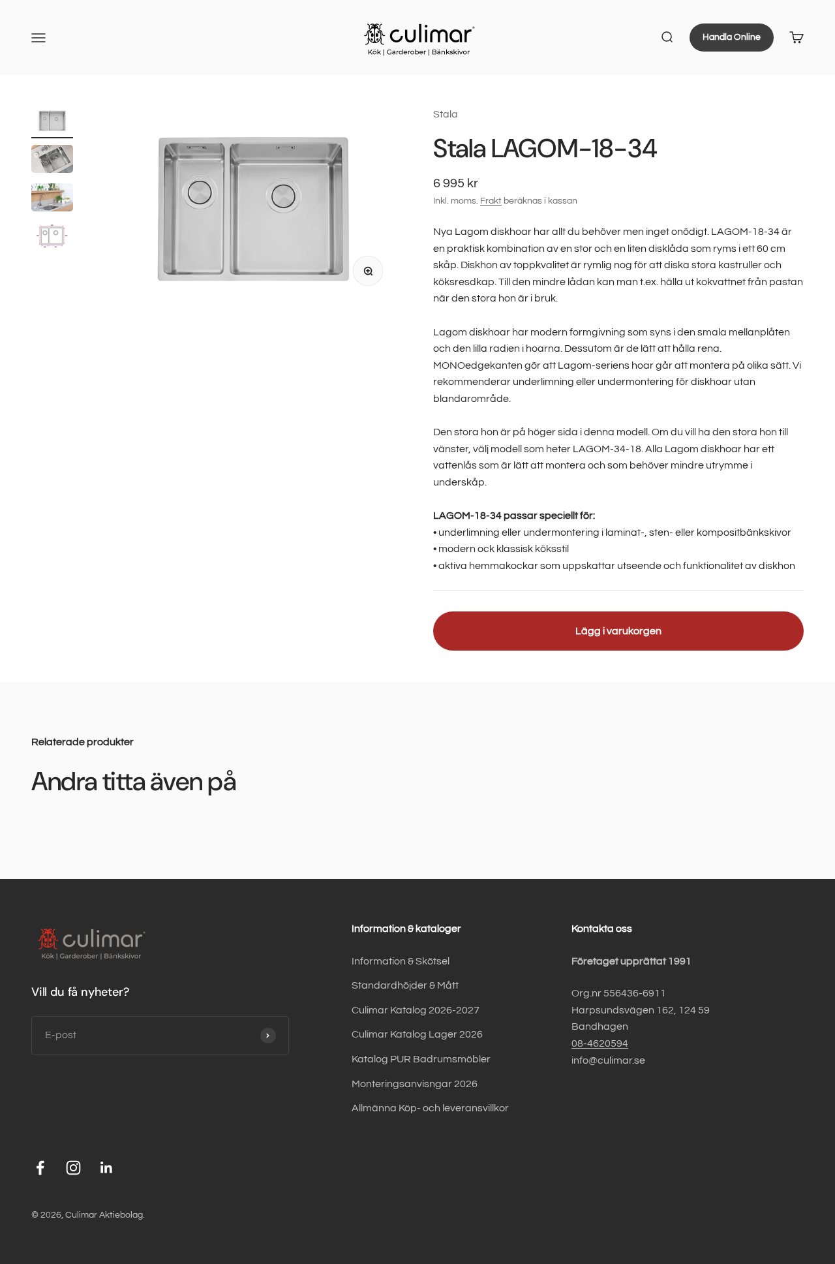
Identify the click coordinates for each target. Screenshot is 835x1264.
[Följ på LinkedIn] (106, 1168)
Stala (445, 114)
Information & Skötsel (400, 961)
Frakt (491, 201)
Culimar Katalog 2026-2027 (415, 1010)
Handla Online (732, 37)
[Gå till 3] (52, 199)
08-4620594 (599, 1043)
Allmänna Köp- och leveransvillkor (430, 1108)
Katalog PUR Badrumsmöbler (421, 1059)
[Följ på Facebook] (40, 1168)
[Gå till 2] (52, 161)
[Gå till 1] (52, 122)
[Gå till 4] (52, 238)
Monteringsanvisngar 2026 (415, 1084)
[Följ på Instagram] (73, 1168)
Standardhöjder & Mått (405, 985)
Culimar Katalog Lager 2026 (417, 1034)
